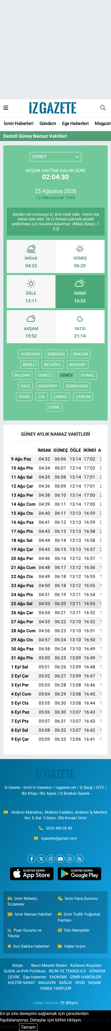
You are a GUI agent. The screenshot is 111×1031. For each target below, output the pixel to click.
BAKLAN (80, 354)
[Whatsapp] (70, 858)
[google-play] (79, 874)
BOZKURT (77, 364)
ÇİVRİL (54, 407)
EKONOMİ (58, 977)
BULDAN (22, 375)
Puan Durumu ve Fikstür (25, 933)
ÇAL (41, 396)
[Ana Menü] (5, 107)
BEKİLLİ (29, 364)
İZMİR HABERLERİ (85, 977)
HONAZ (87, 375)
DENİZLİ (45, 375)
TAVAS (24, 396)
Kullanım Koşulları (85, 965)
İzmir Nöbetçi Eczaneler (23, 901)
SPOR (80, 982)
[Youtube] (60, 858)
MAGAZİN (47, 982)
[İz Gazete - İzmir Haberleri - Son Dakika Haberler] (53, 107)
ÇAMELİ (60, 396)
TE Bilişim (69, 1003)
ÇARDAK (83, 396)
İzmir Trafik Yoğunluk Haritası (79, 917)
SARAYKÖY (48, 386)
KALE (25, 386)
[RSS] (79, 858)
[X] (41, 858)
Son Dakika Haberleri (31, 946)
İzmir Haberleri (18, 123)
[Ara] (103, 108)
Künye (17, 965)
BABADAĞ (56, 354)
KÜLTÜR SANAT (21, 982)
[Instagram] (50, 858)
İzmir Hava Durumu (81, 898)
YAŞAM (94, 982)
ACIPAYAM (30, 354)
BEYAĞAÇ (52, 364)
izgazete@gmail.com (59, 838)
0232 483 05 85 (59, 828)
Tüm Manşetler (77, 930)
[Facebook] (31, 858)
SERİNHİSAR (77, 386)
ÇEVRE (14, 977)
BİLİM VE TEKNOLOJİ (67, 971)
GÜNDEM (97, 971)
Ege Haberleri (75, 123)
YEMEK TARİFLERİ (55, 988)
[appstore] (31, 874)
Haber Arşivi (74, 946)
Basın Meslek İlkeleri (49, 965)
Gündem (47, 123)
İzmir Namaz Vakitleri (33, 914)
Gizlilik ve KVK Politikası (25, 971)
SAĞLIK (65, 982)
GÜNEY (66, 375)
